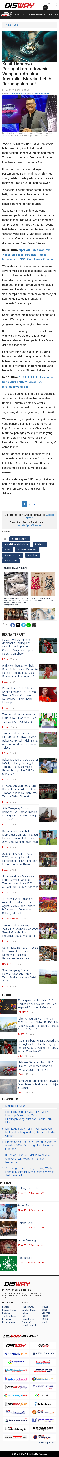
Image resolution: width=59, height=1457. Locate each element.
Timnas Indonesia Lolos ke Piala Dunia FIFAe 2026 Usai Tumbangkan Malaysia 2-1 (19, 718)
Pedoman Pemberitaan (8, 1321)
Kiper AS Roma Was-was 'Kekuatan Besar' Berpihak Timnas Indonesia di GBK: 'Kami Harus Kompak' (28, 254)
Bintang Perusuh (13, 1106)
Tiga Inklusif (24, 1258)
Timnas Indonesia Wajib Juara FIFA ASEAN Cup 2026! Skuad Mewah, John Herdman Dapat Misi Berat (20, 930)
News (17, 14)
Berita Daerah (28, 1319)
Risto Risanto (19, 93)
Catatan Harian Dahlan (39, 14)
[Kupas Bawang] (8, 1246)
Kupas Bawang (26, 1240)
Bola (16, 25)
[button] (29, 45)
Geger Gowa (25, 1206)
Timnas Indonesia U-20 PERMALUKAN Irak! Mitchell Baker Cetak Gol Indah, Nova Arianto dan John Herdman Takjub (20, 741)
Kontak (5, 1307)
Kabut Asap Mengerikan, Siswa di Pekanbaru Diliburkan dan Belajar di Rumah (38, 1084)
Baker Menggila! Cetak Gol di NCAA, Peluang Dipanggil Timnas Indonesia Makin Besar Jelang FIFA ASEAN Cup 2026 (20, 767)
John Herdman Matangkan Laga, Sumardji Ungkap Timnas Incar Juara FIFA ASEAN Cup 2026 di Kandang (20, 881)
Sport (44, 1322)
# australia (33, 555)
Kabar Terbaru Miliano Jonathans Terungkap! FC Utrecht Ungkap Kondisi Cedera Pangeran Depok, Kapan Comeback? (18, 647)
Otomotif (26, 1322)
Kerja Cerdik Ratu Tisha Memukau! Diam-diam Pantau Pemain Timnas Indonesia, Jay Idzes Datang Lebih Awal (20, 836)
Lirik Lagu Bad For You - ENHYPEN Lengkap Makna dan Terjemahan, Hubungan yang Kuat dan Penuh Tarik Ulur (27, 1117)
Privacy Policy (9, 1310)
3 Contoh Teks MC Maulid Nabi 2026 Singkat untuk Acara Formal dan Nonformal (26, 1158)
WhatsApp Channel (29, 526)
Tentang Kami (9, 1316)
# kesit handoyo (20, 538)
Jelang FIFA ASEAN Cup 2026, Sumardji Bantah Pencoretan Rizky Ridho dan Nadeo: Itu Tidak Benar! (19, 859)
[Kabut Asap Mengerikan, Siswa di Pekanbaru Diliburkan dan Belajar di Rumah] (8, 1086)
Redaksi (6, 1313)
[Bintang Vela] (8, 1228)
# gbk (7, 549)
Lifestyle (46, 1313)
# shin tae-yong (12, 555)
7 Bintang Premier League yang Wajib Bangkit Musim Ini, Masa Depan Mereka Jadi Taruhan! (28, 1172)
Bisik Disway (28, 1307)
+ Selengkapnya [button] (46, 1442)
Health (45, 1316)
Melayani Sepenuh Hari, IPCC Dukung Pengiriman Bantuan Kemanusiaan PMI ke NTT (35, 1066)
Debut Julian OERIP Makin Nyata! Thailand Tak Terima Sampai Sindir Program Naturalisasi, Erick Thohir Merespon (19, 695)
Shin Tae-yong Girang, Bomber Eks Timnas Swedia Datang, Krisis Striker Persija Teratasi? (19, 813)
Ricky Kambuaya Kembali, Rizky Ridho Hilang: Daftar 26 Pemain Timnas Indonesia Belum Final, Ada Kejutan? (20, 671)
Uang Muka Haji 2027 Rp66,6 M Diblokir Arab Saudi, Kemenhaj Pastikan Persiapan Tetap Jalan (20, 953)
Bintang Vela (25, 1223)
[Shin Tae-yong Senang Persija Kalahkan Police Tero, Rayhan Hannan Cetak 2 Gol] (48, 976)
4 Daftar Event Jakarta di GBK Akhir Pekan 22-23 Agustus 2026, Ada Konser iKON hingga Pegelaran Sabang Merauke (18, 906)
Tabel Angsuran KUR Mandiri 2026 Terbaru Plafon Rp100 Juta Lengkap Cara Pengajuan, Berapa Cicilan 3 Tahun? (38, 1024)
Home (8, 25)
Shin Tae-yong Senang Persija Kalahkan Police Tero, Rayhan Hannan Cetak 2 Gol (19, 975)
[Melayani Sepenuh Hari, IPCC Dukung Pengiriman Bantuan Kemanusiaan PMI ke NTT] (8, 1068)
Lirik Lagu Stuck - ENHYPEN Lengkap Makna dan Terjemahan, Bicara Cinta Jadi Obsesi (29, 1132)
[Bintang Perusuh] (8, 1194)
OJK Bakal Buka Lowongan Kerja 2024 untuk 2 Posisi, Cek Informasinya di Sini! (28, 382)
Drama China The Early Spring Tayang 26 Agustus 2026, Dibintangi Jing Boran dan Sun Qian (29, 1145)
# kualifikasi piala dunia (16, 544)
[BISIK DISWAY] (7, 14)
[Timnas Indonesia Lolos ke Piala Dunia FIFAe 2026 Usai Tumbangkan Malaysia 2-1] (48, 720)
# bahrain (39, 544)
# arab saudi (11, 560)
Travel (45, 1306)
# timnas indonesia (27, 549)
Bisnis (44, 1309)
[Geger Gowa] (8, 1211)
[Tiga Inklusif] (8, 1263)
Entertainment (29, 1325)
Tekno (45, 1319)
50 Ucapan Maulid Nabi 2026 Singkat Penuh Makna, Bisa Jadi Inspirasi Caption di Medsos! (37, 1004)
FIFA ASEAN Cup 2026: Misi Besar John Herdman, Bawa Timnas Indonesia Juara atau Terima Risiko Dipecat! (20, 791)
